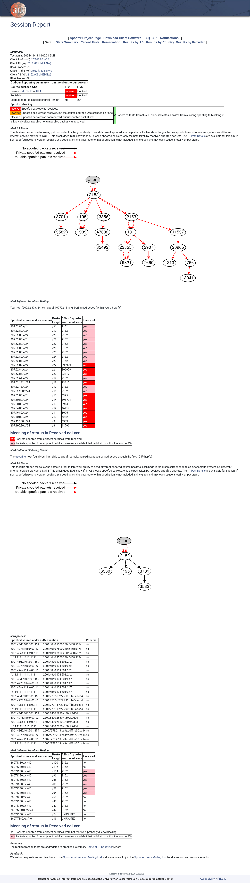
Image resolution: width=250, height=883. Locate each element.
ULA (38, 91)
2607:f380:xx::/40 (41, 70)
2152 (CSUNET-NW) (39, 63)
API (154, 38)
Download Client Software (122, 38)
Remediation (111, 42)
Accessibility (207, 878)
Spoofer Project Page (85, 38)
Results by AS (133, 42)
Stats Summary (67, 42)
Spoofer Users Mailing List (150, 857)
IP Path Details (197, 136)
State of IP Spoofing (100, 847)
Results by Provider (190, 42)
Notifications (169, 38)
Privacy (221, 878)
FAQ (147, 38)
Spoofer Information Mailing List (82, 857)
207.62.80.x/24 (40, 59)
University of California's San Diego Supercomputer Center (138, 879)
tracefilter (21, 456)
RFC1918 (26, 91)
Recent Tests (90, 42)
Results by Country (160, 42)
